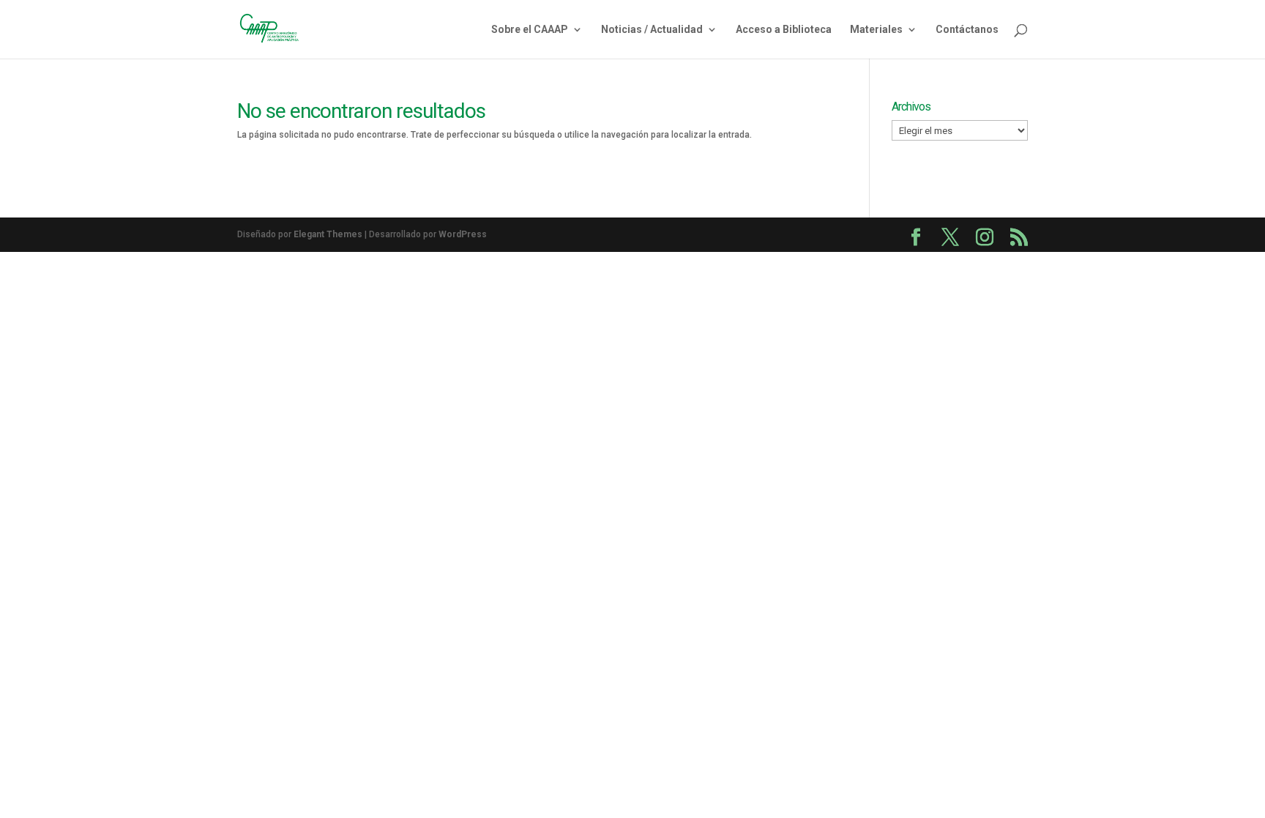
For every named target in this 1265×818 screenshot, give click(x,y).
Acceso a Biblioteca (784, 29)
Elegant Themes (328, 234)
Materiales (876, 29)
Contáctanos (967, 29)
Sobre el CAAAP (529, 29)
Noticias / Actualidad (652, 29)
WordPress (463, 234)
